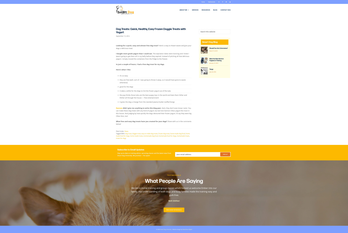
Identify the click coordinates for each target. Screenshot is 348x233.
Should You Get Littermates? (218, 48)
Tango (211, 69)
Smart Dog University (166, 229)
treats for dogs (121, 138)
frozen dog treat (164, 134)
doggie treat (136, 134)
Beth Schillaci (174, 201)
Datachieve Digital (187, 229)
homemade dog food (151, 136)
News (126, 131)
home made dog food (177, 134)
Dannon (119, 108)
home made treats (136, 136)
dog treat (128, 134)
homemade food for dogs (167, 136)
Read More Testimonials (174, 210)
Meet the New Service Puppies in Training (216, 59)
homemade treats (183, 136)
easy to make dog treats (149, 134)
